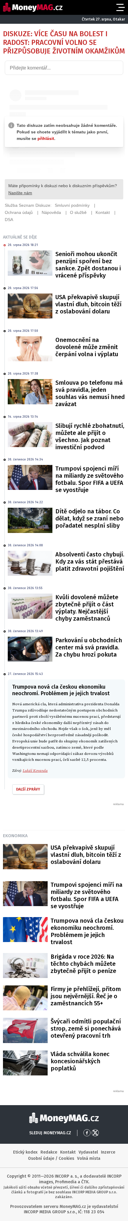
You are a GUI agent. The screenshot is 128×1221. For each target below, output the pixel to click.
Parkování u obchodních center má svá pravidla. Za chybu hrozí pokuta (88, 647)
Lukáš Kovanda (35, 770)
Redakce (48, 1152)
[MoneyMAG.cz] (33, 7)
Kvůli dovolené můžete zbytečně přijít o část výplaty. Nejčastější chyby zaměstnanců (86, 608)
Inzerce (108, 1152)
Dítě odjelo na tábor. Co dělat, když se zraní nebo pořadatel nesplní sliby (89, 518)
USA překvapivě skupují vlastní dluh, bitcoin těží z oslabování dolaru (88, 304)
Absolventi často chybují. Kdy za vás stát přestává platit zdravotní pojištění (89, 561)
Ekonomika (15, 835)
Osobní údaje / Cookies (51, 1158)
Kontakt (68, 1152)
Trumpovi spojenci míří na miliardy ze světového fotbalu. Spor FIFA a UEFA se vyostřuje (89, 479)
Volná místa (88, 1158)
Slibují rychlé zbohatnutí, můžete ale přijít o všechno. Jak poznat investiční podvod (89, 436)
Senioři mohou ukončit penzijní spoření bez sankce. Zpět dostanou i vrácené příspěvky (88, 264)
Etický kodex (25, 1152)
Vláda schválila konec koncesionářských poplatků (80, 1061)
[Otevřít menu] (120, 7)
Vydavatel (88, 1152)
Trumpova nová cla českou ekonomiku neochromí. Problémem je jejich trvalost (87, 931)
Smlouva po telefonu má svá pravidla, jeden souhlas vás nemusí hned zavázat (90, 393)
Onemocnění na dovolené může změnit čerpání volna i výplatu (86, 347)
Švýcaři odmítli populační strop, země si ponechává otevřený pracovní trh (86, 1028)
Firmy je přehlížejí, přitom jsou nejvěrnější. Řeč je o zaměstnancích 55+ (86, 996)
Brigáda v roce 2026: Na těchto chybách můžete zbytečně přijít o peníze (83, 963)
